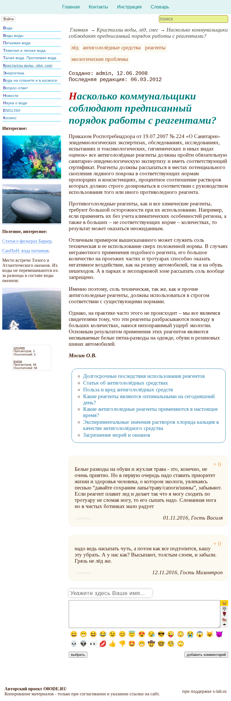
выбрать (78, 655)
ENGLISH (11, 110)
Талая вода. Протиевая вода (29, 58)
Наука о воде (15, 103)
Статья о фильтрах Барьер (27, 241)
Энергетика (13, 73)
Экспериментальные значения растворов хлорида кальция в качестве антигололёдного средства (151, 425)
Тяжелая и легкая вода (24, 50)
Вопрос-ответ (15, 88)
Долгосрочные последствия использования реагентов (144, 376)
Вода (7, 28)
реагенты (155, 47)
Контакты (98, 7)
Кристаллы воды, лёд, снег (28, 65)
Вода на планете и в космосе (30, 80)
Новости (10, 95)
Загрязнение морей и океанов (116, 435)
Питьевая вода (16, 43)
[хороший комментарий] (217, 464)
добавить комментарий (206, 655)
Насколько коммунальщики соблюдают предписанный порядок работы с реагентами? (148, 33)
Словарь (160, 7)
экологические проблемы (99, 59)
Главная (71, 7)
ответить (83, 518)
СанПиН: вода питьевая (25, 250)
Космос (10, 118)
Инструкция (129, 7)
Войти (8, 19)
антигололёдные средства (112, 47)
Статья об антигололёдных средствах (125, 383)
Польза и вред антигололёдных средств (128, 389)
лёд (75, 47)
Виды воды (13, 35)
